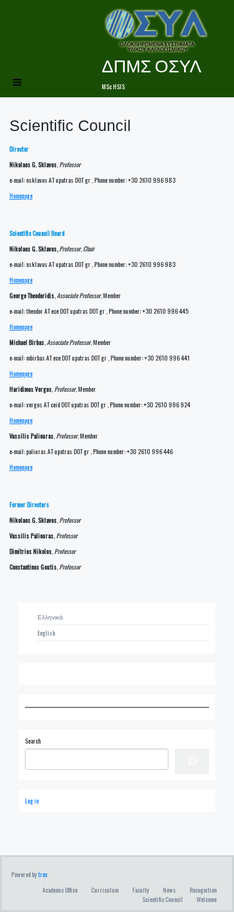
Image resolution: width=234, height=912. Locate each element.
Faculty (140, 890)
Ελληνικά (50, 616)
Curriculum (105, 890)
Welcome (207, 899)
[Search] (192, 761)
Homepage (20, 195)
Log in (32, 800)
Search (33, 740)
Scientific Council (162, 899)
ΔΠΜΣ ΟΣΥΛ (152, 64)
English (46, 633)
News (169, 890)
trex (42, 874)
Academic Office (59, 890)
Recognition (203, 890)
